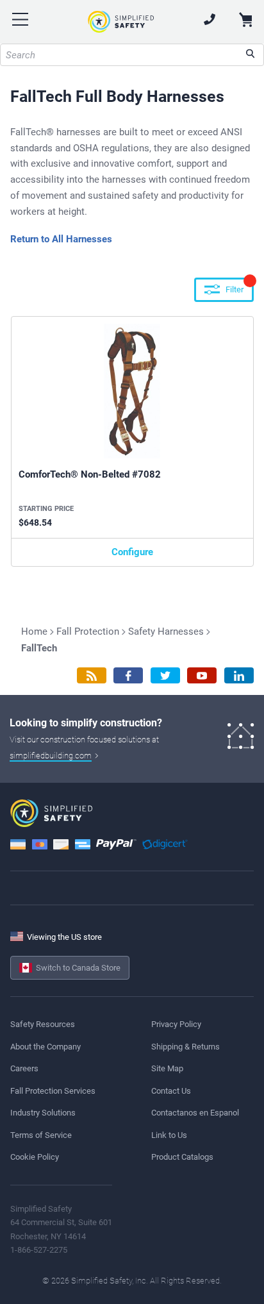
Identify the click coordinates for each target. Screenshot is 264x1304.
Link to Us (169, 1135)
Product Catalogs (182, 1157)
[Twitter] (165, 675)
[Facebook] (128, 675)
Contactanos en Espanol (195, 1112)
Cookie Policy (34, 1157)
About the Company (45, 1046)
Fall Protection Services (52, 1091)
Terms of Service (41, 1135)
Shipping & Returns (185, 1046)
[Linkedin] (239, 675)
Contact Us (171, 1091)
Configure (132, 552)
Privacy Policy (176, 1024)
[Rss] (91, 675)
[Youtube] (202, 675)
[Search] (250, 55)
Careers (24, 1068)
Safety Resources (42, 1024)
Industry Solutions (43, 1112)
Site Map (167, 1068)
